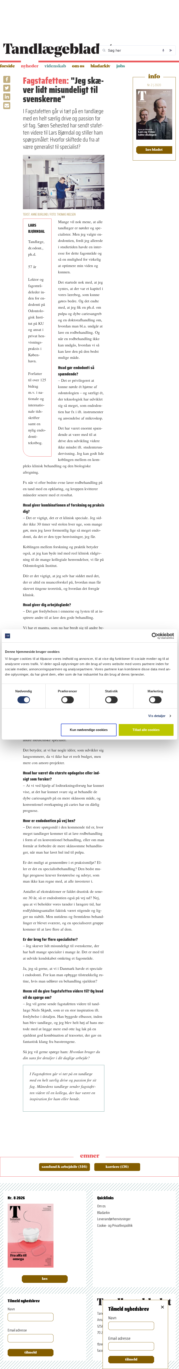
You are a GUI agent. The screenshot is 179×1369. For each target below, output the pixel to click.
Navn (11, 1309)
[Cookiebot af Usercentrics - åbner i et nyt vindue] (155, 636)
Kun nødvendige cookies (89, 730)
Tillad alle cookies (146, 730)
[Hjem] (58, 50)
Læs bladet (154, 150)
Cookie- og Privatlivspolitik (115, 1225)
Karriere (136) (117, 1167)
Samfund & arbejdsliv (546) (64, 1167)
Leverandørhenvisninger (114, 1219)
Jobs (120, 66)
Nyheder (29, 66)
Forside (7, 66)
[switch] (67, 699)
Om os (78, 66)
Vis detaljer (156, 716)
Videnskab (55, 66)
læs (45, 1279)
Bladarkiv (100, 66)
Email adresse (17, 1330)
